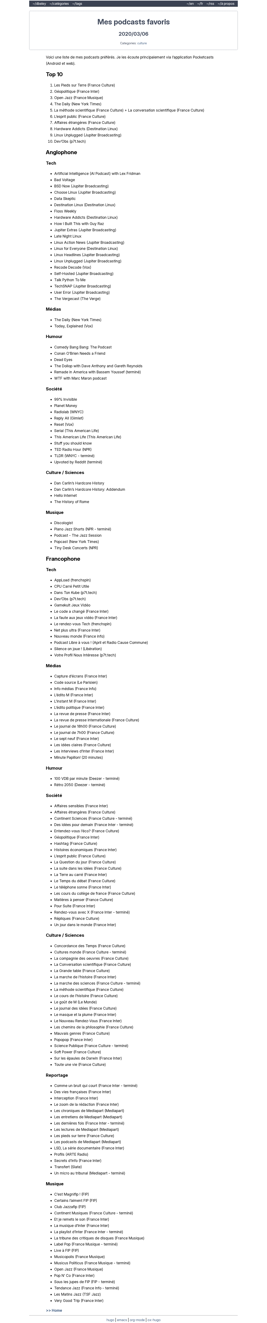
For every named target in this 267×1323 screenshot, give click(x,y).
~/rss (210, 3)
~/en (190, 3)
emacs (122, 1320)
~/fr (200, 3)
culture (142, 43)
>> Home (54, 1310)
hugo (110, 1320)
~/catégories (59, 3)
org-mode (137, 1320)
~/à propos (226, 3)
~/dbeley (39, 3)
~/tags (77, 3)
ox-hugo (154, 1320)
